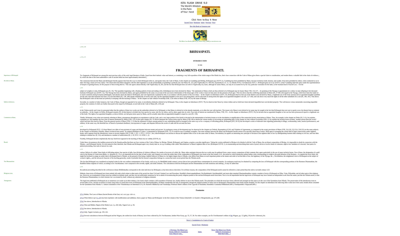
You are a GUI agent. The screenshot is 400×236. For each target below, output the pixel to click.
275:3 (82, 212)
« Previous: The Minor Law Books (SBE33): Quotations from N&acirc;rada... (178, 232)
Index (203, 22)
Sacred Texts (188, 22)
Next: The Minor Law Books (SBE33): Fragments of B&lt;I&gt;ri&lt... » (221, 232)
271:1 (82, 194)
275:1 (82, 205)
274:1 (82, 201)
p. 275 (99, 198)
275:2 (82, 208)
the (232, 215)
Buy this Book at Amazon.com (200, 26)
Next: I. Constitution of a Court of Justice (200, 220)
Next (213, 22)
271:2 (82, 198)
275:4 (82, 215)
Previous (208, 22)
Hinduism (197, 22)
